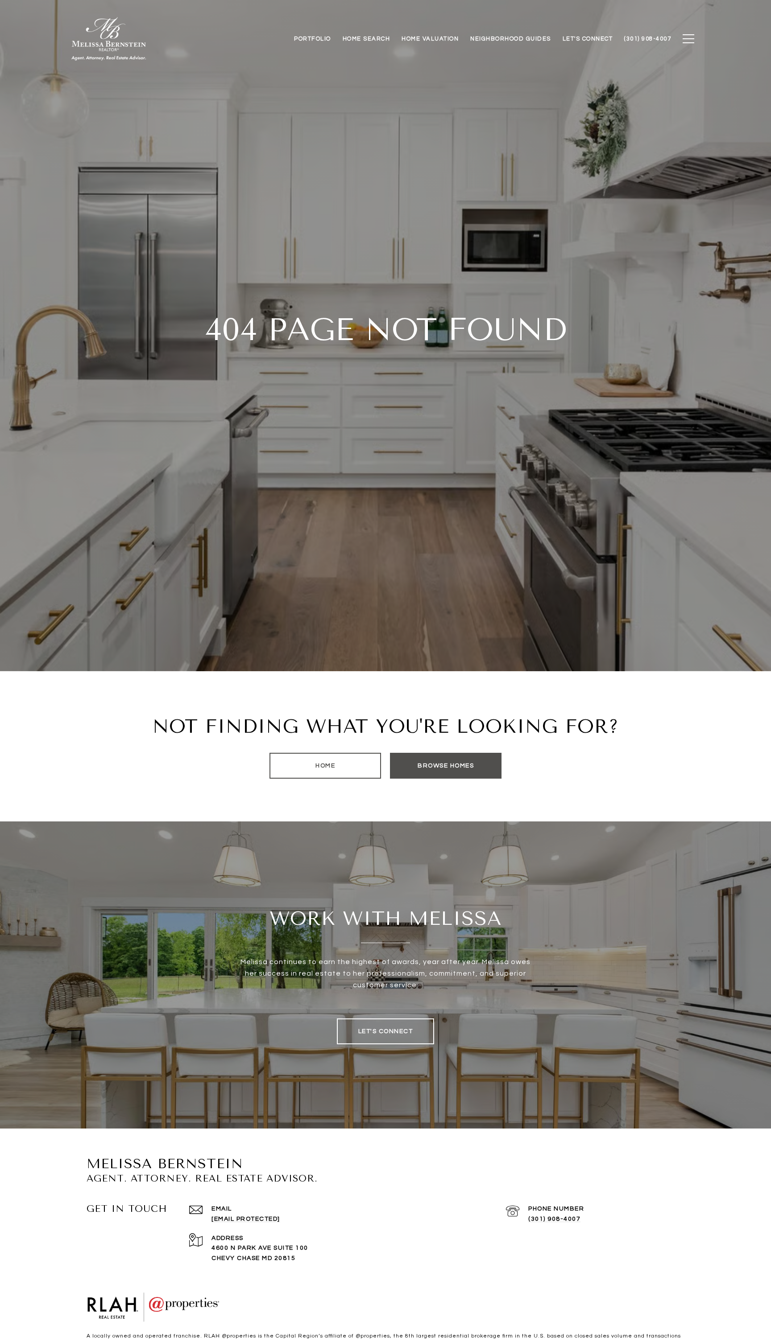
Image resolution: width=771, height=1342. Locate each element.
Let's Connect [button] (385, 1031)
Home (325, 766)
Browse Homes (446, 766)
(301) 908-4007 (554, 1219)
